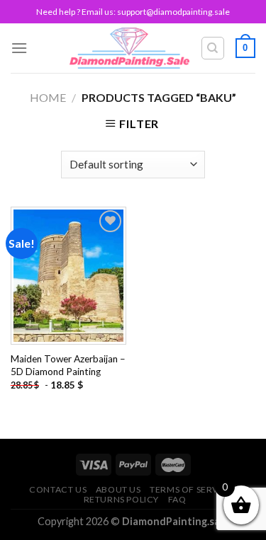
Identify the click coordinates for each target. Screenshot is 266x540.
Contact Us (58, 489)
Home (48, 97)
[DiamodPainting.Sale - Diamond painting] (129, 48)
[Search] (213, 48)
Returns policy (122, 499)
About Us (118, 489)
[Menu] (19, 47)
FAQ (177, 499)
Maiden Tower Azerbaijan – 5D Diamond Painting (68, 365)
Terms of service (191, 489)
